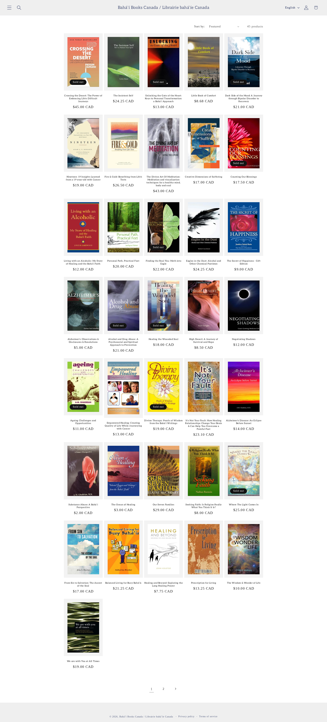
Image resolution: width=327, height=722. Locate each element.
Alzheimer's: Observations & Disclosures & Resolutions (83, 340)
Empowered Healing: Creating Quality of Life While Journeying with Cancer (123, 426)
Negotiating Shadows (243, 339)
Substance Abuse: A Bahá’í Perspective (83, 506)
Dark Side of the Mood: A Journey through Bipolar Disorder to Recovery (243, 98)
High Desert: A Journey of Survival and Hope (203, 340)
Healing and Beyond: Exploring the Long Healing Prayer (163, 584)
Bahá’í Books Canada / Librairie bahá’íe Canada (146, 716)
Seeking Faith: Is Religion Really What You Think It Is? (203, 506)
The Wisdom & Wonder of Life (243, 583)
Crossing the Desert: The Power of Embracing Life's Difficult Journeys (83, 98)
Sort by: (199, 26)
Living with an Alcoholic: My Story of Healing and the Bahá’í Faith (83, 262)
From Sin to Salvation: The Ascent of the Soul (83, 584)
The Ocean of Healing (123, 504)
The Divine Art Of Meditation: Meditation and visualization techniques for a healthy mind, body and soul (163, 181)
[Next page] (175, 689)
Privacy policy (186, 716)
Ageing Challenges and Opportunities (83, 422)
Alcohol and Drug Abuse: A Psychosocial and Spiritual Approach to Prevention (123, 342)
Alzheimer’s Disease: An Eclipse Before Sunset (244, 422)
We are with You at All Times (83, 661)
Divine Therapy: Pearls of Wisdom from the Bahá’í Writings (163, 422)
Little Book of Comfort (203, 95)
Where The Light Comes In (244, 504)
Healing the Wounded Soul (163, 339)
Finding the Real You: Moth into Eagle (163, 262)
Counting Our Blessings (244, 176)
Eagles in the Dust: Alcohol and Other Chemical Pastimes (203, 262)
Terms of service (208, 716)
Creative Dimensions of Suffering (203, 176)
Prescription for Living (203, 583)
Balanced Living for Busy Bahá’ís (123, 583)
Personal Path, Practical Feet (123, 261)
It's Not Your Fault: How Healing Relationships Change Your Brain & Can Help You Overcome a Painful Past (203, 425)
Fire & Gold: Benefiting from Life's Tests (123, 178)
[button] (9, 7)
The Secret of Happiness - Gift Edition (244, 262)
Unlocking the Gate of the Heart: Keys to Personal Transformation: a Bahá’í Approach (163, 98)
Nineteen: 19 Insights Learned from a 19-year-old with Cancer (83, 178)
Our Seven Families (163, 504)
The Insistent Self (123, 95)
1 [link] (152, 689)
